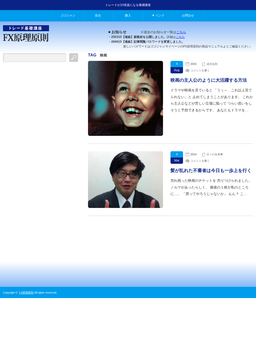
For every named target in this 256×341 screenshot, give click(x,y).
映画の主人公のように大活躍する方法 (208, 80)
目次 (98, 15)
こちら (181, 32)
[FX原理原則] (26, 44)
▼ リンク (158, 15)
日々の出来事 (214, 154)
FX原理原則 (26, 292)
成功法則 (212, 63)
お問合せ (188, 15)
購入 (128, 15)
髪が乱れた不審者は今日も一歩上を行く (211, 170)
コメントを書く (200, 70)
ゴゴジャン (68, 15)
